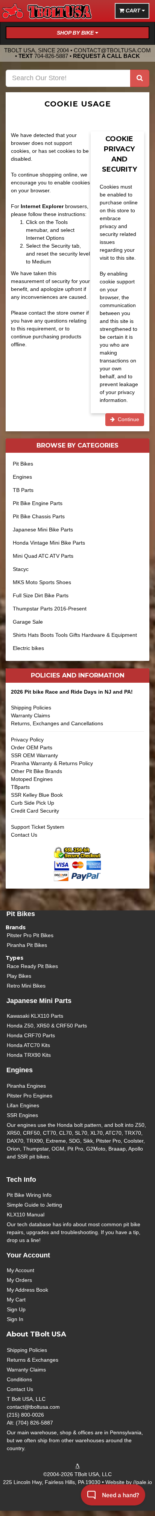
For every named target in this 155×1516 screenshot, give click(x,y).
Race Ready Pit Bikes (32, 966)
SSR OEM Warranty (34, 755)
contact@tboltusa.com (112, 50)
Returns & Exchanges (32, 1360)
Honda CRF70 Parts (31, 1035)
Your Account (28, 1255)
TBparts (20, 787)
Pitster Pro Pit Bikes (30, 935)
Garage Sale (28, 622)
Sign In (15, 1319)
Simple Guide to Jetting (34, 1205)
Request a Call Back (106, 56)
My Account (20, 1270)
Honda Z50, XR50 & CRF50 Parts (47, 1026)
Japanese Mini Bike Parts (43, 530)
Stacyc (21, 569)
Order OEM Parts (31, 747)
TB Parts (23, 490)
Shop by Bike (76, 33)
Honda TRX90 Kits (29, 1055)
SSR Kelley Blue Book (37, 795)
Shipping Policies (31, 708)
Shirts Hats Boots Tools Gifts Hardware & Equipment (75, 635)
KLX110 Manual (25, 1215)
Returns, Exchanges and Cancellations (57, 723)
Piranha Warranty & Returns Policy (52, 763)
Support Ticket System (37, 827)
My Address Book (27, 1290)
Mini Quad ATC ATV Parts (43, 556)
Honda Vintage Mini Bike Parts (49, 543)
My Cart (16, 1300)
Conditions (19, 1379)
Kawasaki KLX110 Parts (35, 1016)
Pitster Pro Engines (29, 1096)
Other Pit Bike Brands (36, 771)
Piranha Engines (26, 1086)
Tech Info (21, 1179)
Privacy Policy (27, 740)
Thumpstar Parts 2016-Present (50, 609)
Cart (133, 11)
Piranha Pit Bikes (27, 945)
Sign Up (16, 1309)
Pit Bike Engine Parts (37, 503)
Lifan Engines (23, 1105)
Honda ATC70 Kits (28, 1045)
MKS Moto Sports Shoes (42, 582)
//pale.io (142, 1482)
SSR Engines (22, 1115)
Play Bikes (19, 976)
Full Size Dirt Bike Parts (40, 595)
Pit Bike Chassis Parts (39, 516)
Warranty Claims (30, 715)
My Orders (19, 1280)
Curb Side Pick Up (32, 803)
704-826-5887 (51, 56)
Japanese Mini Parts (38, 1001)
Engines (22, 477)
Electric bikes (28, 648)
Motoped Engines (32, 779)
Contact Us (24, 835)
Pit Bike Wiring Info (29, 1195)
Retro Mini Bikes (26, 986)
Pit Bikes (23, 464)
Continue (127, 419)
